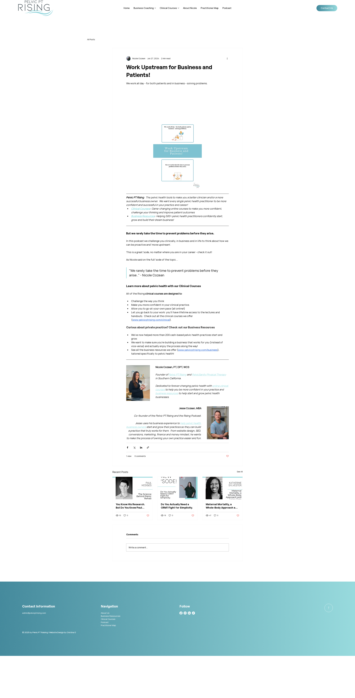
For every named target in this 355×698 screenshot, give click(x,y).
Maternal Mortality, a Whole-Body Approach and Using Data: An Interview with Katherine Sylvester (222, 506)
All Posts (91, 39)
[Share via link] (148, 447)
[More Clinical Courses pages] (178, 8)
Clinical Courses (108, 619)
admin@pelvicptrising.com (34, 613)
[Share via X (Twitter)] (134, 447)
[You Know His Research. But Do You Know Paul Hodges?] (132, 488)
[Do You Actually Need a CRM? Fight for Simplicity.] (178, 488)
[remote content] (177, 103)
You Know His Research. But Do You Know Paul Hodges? (130, 506)
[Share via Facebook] (127, 447)
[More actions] (227, 58)
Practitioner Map (108, 625)
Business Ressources (110, 616)
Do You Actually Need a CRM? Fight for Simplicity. (177, 506)
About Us (105, 613)
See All (240, 471)
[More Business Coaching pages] (155, 8)
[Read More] (328, 608)
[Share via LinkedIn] (141, 447)
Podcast (105, 622)
